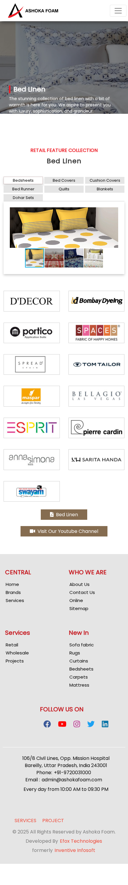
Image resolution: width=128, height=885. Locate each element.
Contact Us (82, 592)
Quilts (64, 189)
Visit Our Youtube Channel (66, 531)
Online (76, 600)
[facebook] (47, 725)
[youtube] (62, 725)
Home (12, 584)
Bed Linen (66, 514)
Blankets (105, 189)
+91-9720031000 (72, 772)
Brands (13, 592)
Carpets (78, 677)
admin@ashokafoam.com (72, 779)
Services (15, 600)
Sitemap (78, 608)
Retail (12, 645)
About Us (79, 584)
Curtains (78, 661)
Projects (15, 661)
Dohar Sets (23, 197)
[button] (113, 212)
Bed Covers (64, 180)
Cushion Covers (105, 180)
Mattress (79, 685)
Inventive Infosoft (74, 850)
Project (53, 820)
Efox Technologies (81, 841)
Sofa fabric (81, 645)
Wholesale (17, 653)
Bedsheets (23, 180)
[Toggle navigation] (118, 11)
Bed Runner (23, 189)
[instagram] (77, 725)
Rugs (74, 653)
